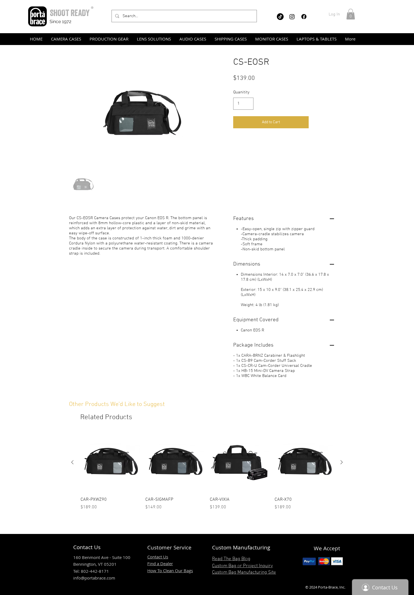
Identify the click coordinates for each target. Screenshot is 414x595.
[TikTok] (280, 16)
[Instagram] (292, 16)
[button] (350, 14)
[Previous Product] (72, 462)
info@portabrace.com (94, 578)
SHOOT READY (70, 12)
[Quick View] (110, 462)
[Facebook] (304, 16)
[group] (207, 472)
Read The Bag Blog (231, 559)
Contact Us (157, 557)
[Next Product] (341, 462)
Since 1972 (60, 21)
